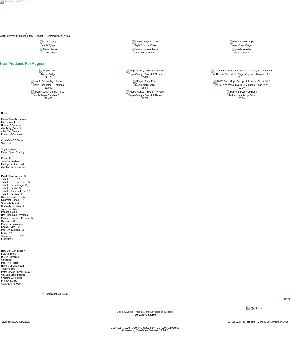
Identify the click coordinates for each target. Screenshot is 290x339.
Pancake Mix (8, 212)
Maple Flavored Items (14, 191)
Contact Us (7, 158)
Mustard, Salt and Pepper (15, 218)
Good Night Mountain (56, 293)
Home (4, 113)
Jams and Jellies (10, 209)
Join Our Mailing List (12, 161)
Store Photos (8, 143)
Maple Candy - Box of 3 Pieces (145, 95)
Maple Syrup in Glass (14, 182)
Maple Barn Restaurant (14, 119)
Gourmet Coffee (10, 200)
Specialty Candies (11, 206)
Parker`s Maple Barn (13, 33)
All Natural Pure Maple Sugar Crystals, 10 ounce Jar (241, 74)
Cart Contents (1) (9, 35)
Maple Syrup (9, 179)
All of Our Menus (10, 131)
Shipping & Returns (11, 277)
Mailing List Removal (12, 164)
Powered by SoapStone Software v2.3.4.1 (145, 330)
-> (11, 176)
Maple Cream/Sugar (13, 185)
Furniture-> (7, 239)
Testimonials (8, 268)
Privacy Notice (9, 280)
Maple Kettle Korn (145, 85)
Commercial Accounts (58, 35)
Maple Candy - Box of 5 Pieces (145, 74)
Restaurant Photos (11, 122)
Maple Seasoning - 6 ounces (48, 85)
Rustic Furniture (10, 256)
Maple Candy (9, 188)
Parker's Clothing (10, 229)
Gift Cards (6, 221)
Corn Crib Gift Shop (12, 140)
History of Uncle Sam (12, 265)
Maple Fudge (48, 74)
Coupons (6, 259)
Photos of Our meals (12, 134)
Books (4, 233)
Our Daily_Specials (11, 128)
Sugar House (8, 149)
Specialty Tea (8, 203)
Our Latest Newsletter (13, 167)
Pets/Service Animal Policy (15, 271)
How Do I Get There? (13, 250)
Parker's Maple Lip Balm (241, 95)
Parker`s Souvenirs (12, 224)
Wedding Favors (10, 236)
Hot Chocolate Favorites (14, 215)
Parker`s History (10, 262)
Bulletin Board (8, 253)
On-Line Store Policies (13, 274)
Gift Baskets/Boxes (11, 197)
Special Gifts (8, 227)
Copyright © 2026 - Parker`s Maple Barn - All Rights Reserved (145, 327)
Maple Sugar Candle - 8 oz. (48, 95)
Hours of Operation (11, 125)
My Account (36, 35)
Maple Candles (10, 194)
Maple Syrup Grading (12, 152)
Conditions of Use (11, 283)
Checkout (24, 35)
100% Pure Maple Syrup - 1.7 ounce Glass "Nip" (241, 85)
